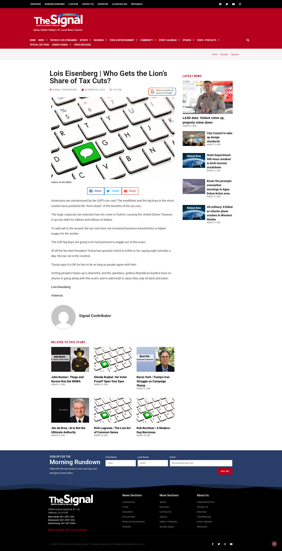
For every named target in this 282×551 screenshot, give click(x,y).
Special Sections (39, 44)
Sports (84, 40)
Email (173, 457)
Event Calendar (168, 40)
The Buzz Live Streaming (63, 40)
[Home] (208, 54)
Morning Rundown (55, 4)
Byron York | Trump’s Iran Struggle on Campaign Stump (153, 381)
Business (99, 40)
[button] (248, 40)
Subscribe (35, 4)
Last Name (143, 457)
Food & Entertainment (122, 40)
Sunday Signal (60, 44)
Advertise (103, 4)
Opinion (186, 40)
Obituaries (136, 4)
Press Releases (82, 44)
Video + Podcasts (206, 40)
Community (146, 40)
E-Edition (73, 4)
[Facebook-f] (213, 544)
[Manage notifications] (274, 543)
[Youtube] (233, 4)
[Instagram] (239, 4)
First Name (111, 457)
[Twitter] (226, 4)
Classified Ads (119, 4)
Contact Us (88, 4)
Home (33, 40)
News (41, 40)
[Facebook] (220, 4)
